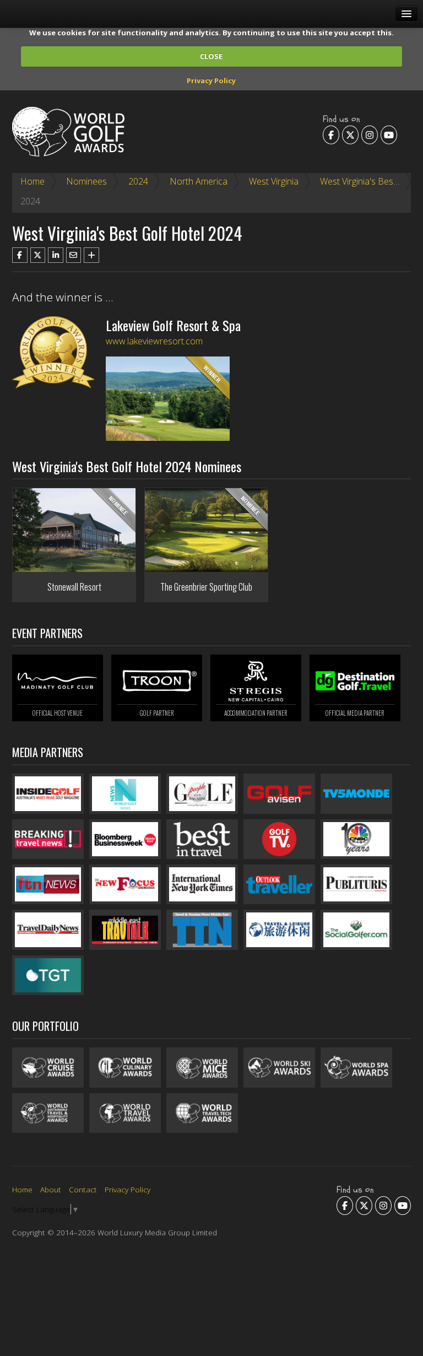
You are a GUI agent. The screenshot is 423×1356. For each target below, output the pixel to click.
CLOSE (211, 56)
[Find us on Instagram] (369, 134)
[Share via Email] (74, 255)
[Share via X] (38, 255)
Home (32, 181)
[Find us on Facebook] (331, 134)
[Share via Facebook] (20, 255)
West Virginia (274, 181)
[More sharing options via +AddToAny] (91, 255)
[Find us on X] (350, 134)
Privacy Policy (211, 80)
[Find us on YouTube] (389, 134)
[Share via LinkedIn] (55, 255)
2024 (138, 181)
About (50, 1189)
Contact (83, 1189)
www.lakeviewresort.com (154, 341)
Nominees (86, 181)
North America (198, 181)
